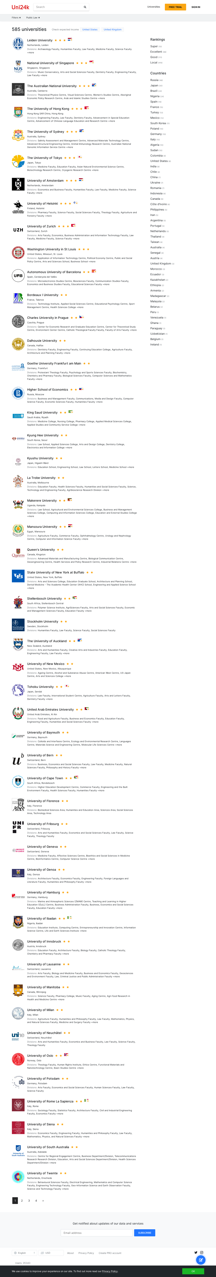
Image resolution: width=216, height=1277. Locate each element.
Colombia (156, 155)
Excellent (156, 51)
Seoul (44, 440)
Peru (153, 312)
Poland (154, 128)
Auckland (47, 645)
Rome (36, 1106)
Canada (31, 345)
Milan (35, 1014)
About (70, 1253)
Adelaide (42, 1151)
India (153, 166)
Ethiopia (155, 285)
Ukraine (155, 182)
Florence (37, 805)
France (30, 299)
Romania (155, 188)
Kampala (41, 505)
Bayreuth (42, 737)
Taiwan (154, 242)
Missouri (47, 254)
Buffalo (58, 577)
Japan (30, 162)
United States (89, 29)
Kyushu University (40, 458)
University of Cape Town (45, 778)
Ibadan (39, 923)
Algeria (154, 144)
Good (153, 57)
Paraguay (156, 328)
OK (193, 1271)
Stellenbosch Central (52, 603)
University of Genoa (41, 869)
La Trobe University (41, 478)
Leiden (45, 45)
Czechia (31, 322)
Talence (40, 299)
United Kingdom (113, 29)
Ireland (154, 344)
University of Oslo (40, 1055)
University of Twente (42, 1173)
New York (48, 577)
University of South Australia (48, 1147)
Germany (32, 368)
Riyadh (45, 417)
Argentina (156, 220)
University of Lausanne (44, 964)
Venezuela (156, 317)
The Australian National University (52, 86)
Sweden (31, 626)
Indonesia (156, 193)
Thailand (155, 236)
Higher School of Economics (47, 389)
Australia (31, 90)
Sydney (41, 136)
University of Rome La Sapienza (50, 1101)
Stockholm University (42, 621)
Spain (30, 276)
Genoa (36, 874)
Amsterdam (47, 185)
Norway (31, 1060)
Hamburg (43, 897)
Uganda (31, 505)
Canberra (42, 90)
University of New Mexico (45, 664)
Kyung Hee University (43, 435)
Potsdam (42, 1083)
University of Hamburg (43, 892)
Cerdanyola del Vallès (45, 276)
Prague (40, 322)
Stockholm (42, 626)
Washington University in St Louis (51, 249)
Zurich (44, 231)
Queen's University (41, 549)
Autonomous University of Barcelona (54, 272)
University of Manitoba (43, 987)
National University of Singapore (50, 63)
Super (154, 46)
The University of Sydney (45, 131)
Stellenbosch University (44, 598)
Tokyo (38, 162)
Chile (153, 171)
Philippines (157, 209)
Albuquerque (64, 668)
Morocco (156, 269)
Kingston (41, 554)
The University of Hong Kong (48, 108)
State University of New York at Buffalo (55, 572)
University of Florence (43, 801)
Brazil (153, 90)
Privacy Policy (86, 1253)
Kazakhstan (157, 279)
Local (153, 62)
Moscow (39, 394)
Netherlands (33, 45)
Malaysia (155, 301)
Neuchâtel (46, 1037)
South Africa (33, 603)
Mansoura (40, 531)
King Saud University (42, 412)
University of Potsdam (43, 1078)
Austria (31, 946)
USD (47, 1252)
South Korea (33, 440)
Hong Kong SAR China (38, 113)
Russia (30, 394)
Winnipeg (41, 992)
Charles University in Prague (48, 317)
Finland (31, 208)
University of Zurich (41, 226)
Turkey (154, 112)
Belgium (155, 339)
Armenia (155, 290)
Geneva (45, 851)
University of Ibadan (41, 918)
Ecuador (155, 274)
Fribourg (45, 828)
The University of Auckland (47, 641)
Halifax (39, 345)
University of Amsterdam (45, 180)
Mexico (155, 117)
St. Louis (57, 254)
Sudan (154, 150)
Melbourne (43, 482)
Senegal (155, 252)
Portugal (155, 225)
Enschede (47, 1178)
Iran (152, 215)
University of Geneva (42, 846)
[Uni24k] (20, 7)
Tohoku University (40, 687)
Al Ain (54, 714)
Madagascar (158, 296)
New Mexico (49, 668)
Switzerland (33, 231)
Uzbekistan (157, 333)
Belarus (155, 306)
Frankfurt (43, 368)
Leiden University (39, 40)
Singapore (32, 67)
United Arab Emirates (38, 714)
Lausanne (46, 969)
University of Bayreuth (43, 732)
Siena (35, 1129)
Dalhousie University (42, 340)
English (22, 1253)
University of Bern (40, 755)
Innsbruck (41, 946)
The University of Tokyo (44, 158)
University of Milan (40, 1010)
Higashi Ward (41, 463)
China (154, 177)
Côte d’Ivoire (158, 204)
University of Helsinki (42, 203)
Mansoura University (42, 526)
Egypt (30, 531)
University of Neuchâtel (44, 1033)
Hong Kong (57, 113)
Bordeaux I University (42, 295)
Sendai (38, 691)
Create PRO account (110, 1253)
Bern (43, 760)
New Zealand (34, 645)
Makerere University (42, 500)
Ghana (154, 323)
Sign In (196, 7)
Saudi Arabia (33, 417)
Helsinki (40, 208)
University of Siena (41, 1124)
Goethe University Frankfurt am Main (54, 363)
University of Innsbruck (44, 941)
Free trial (175, 7)
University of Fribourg (43, 824)
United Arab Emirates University (50, 709)
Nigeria (31, 923)
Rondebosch (48, 783)
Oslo (39, 1060)
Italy (29, 805)
